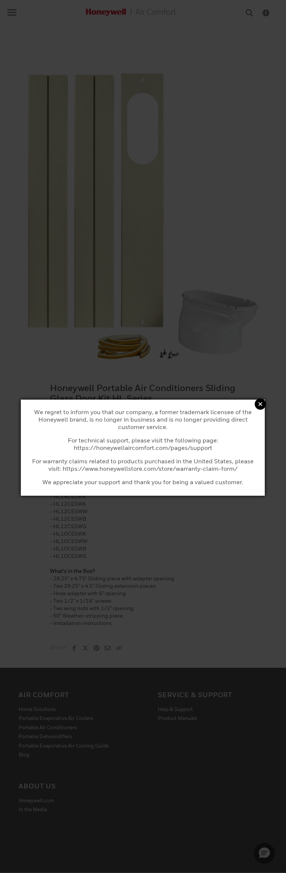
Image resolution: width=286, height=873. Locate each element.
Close (260, 404)
